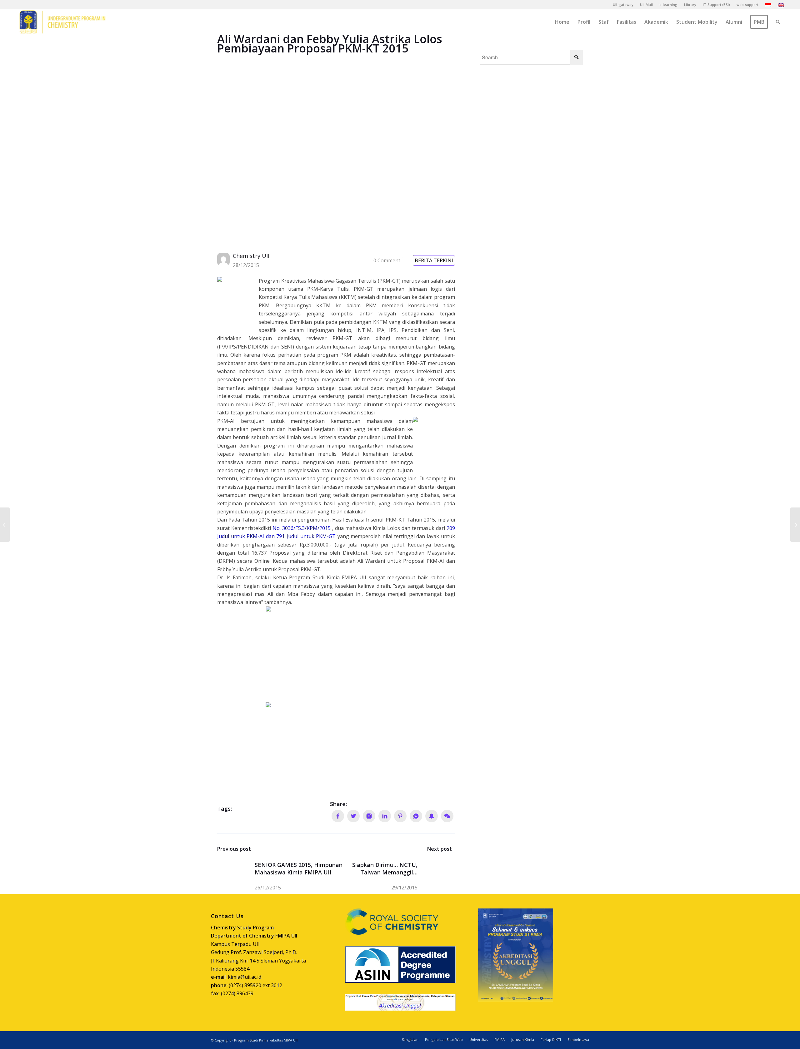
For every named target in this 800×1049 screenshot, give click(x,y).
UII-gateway (623, 4)
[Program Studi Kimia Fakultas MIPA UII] (62, 22)
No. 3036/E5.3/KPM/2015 (301, 528)
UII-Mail (646, 4)
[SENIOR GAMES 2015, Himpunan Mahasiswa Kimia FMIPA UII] (5, 524)
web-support (747, 4)
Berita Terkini (434, 260)
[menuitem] (623, 4)
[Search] (778, 22)
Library (690, 4)
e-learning (668, 4)
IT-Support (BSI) (716, 4)
